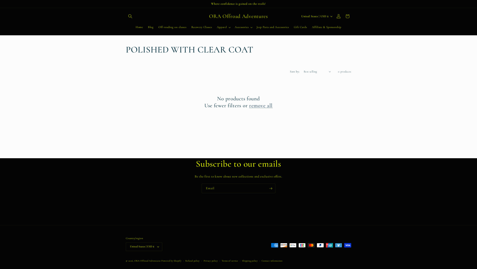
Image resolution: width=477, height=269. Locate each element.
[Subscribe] (270, 188)
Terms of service (230, 260)
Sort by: (295, 71)
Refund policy (192, 260)
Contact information (272, 260)
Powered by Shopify (171, 260)
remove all (261, 105)
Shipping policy (250, 260)
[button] (130, 16)
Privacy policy (211, 260)
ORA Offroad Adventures (147, 260)
